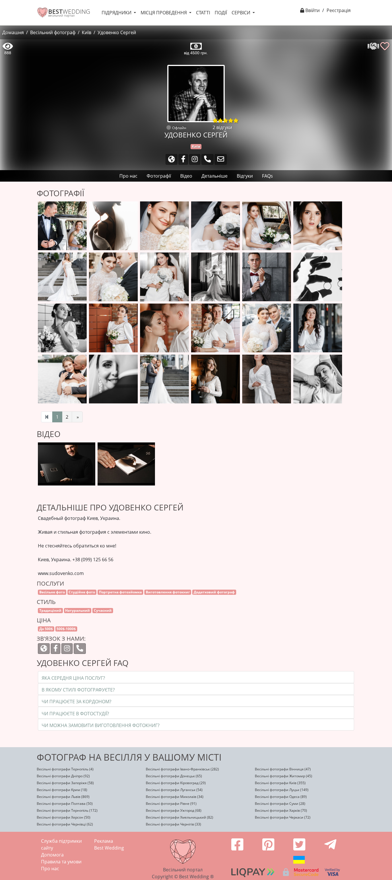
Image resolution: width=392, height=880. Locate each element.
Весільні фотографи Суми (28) (280, 803)
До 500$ (46, 628)
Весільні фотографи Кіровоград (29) (176, 782)
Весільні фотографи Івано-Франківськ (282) (182, 769)
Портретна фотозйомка (120, 592)
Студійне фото (82, 592)
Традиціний (50, 610)
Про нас (50, 868)
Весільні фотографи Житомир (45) (283, 776)
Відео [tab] (186, 176)
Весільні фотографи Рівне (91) (171, 803)
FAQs (267, 176)
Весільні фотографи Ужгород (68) (173, 810)
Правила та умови (61, 861)
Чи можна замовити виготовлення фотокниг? (101, 725)
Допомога (52, 855)
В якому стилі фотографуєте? (78, 690)
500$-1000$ (66, 628)
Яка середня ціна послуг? (73, 678)
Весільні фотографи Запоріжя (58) (65, 782)
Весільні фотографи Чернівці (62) (65, 824)
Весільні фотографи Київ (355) (280, 782)
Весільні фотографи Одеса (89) (281, 796)
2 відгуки (222, 127)
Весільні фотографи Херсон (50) (63, 817)
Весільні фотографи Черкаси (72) (283, 817)
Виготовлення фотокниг (168, 592)
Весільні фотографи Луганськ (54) (174, 789)
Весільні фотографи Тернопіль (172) (67, 810)
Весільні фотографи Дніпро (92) (63, 776)
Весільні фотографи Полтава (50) (65, 803)
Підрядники (117, 12)
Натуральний (77, 610)
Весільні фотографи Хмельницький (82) (179, 817)
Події (221, 12)
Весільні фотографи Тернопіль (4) (65, 769)
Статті (203, 12)
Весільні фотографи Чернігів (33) (173, 824)
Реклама (103, 841)
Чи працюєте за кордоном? (76, 701)
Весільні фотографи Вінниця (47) (283, 769)
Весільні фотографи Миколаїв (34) (174, 796)
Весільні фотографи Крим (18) (62, 789)
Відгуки (245, 176)
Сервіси (241, 12)
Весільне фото (52, 592)
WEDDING (69, 11)
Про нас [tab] (128, 176)
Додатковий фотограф (214, 592)
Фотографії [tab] (159, 176)
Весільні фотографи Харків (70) (281, 810)
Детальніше (214, 176)
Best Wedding (109, 848)
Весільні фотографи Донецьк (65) (174, 776)
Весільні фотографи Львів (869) (63, 796)
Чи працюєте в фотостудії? (75, 713)
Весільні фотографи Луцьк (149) (281, 789)
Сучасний (103, 610)
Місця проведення (164, 12)
